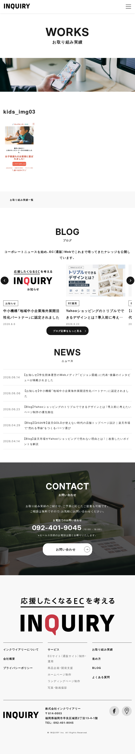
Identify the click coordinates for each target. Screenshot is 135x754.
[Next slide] (130, 280)
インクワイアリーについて (21, 649)
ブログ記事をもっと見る (67, 330)
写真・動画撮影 (57, 687)
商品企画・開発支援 (60, 668)
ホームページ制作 (59, 674)
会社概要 (9, 658)
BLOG (96, 668)
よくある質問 (101, 677)
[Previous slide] (5, 280)
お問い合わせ (66, 549)
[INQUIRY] (67, 616)
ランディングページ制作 (64, 681)
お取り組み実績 (102, 649)
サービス (54, 649)
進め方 (96, 658)
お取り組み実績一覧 (22, 199)
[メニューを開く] (128, 7)
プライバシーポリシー (18, 668)
